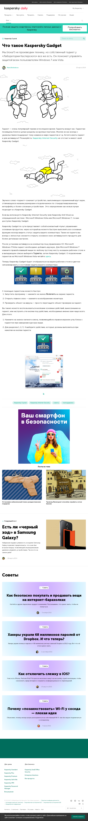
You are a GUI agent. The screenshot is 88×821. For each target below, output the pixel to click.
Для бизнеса (29, 764)
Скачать (40, 15)
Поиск (84, 39)
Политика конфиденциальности (50, 800)
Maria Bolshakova (12, 67)
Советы (45, 588)
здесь (48, 256)
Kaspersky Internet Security (45, 138)
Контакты (7, 809)
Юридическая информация (13, 804)
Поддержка (50, 15)
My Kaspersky (77, 8)
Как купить (20, 15)
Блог (7, 20)
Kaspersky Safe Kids (10, 779)
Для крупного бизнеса (76, 2)
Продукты (7, 15)
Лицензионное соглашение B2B (52, 802)
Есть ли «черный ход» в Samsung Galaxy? (20, 532)
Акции (72, 15)
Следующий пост (10, 521)
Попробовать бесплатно (75, 28)
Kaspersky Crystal (10, 38)
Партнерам (23, 809)
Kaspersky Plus (9, 773)
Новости (37, 809)
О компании (14, 809)
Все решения (8, 792)
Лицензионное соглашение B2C (33, 802)
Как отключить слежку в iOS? (44, 674)
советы (56, 403)
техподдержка (68, 403)
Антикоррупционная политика (14, 802)
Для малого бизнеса (46, 2)
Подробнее (39, 817)
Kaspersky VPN (9, 783)
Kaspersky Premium (10, 776)
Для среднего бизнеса (60, 2)
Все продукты (29, 778)
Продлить (30, 15)
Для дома (35, 2)
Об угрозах (62, 15)
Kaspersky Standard (10, 769)
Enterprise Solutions (31, 775)
